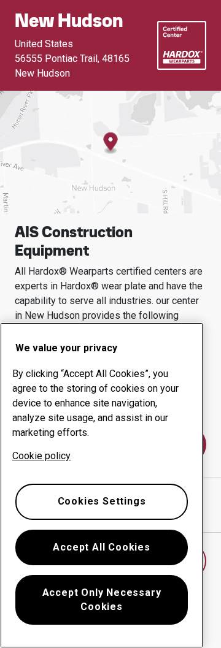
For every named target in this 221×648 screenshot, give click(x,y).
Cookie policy (41, 456)
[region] (101, 485)
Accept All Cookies (101, 547)
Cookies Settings (102, 501)
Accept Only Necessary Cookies (101, 599)
